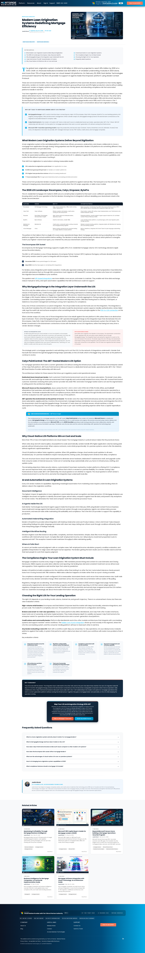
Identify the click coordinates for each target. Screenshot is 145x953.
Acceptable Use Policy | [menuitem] (35, 941)
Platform (22, 3)
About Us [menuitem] (23, 926)
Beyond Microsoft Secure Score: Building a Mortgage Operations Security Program (104, 833)
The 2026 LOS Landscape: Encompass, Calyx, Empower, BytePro (43, 55)
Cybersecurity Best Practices (112, 849)
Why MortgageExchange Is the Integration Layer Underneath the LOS (45, 57)
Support (52, 3)
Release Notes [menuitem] (51, 926)
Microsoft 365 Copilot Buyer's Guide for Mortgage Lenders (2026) (72, 832)
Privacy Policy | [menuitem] (24, 941)
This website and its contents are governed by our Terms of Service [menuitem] (38, 939)
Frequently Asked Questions (83, 59)
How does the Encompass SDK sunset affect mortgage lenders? (46, 751)
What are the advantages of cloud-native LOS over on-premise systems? (49, 756)
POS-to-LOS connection (109, 310)
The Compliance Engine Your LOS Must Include (88, 55)
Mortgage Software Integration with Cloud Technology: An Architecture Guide (71, 880)
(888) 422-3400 (61, 3)
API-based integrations (43, 278)
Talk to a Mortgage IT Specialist (62, 718)
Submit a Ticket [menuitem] (78, 929)
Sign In (46, 3)
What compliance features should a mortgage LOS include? (44, 766)
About (39, 3)
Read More (49, 851)
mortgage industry (28, 16)
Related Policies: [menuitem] (61, 939)
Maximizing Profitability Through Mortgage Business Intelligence (35, 832)
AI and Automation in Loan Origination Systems (89, 53)
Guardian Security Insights (98, 849)
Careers (49, 929)
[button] (123, 939)
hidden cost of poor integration (72, 623)
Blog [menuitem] (21, 929)
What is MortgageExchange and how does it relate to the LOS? (45, 742)
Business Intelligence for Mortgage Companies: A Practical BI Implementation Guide (36, 880)
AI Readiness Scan (103, 913)
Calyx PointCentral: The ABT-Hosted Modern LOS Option (41, 59)
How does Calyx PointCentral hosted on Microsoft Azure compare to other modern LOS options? (56, 747)
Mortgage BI (27, 894)
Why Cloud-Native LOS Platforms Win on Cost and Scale (41, 61)
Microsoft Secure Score (107, 847)
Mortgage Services (43, 41)
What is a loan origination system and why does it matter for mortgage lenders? (51, 737)
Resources (30, 3)
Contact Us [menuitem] (77, 926)
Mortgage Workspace (117, 913)
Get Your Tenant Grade (88, 913)
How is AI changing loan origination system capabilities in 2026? (46, 761)
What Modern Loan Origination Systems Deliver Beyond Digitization (44, 53)
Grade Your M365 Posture (84, 718)
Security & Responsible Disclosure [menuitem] (50, 941)
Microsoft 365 (71, 849)
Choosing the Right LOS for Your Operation (87, 57)
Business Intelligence (29, 847)
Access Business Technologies (56, 932)
